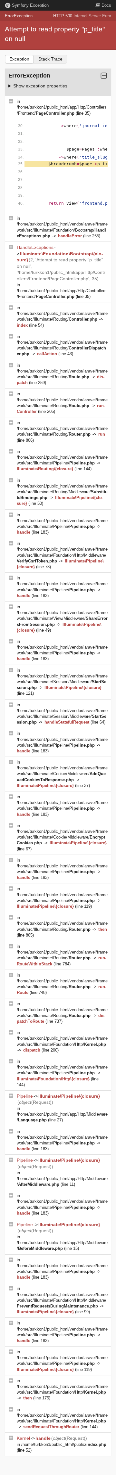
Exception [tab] (19, 58)
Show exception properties (40, 85)
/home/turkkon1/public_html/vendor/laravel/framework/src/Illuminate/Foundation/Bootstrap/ (62, 230)
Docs (106, 5)
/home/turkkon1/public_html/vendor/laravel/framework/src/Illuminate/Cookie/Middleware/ (62, 774)
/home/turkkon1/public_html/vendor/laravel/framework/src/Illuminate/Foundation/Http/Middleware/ (62, 555)
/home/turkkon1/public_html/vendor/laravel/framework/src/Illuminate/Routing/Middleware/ (62, 492)
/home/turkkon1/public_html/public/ (63, 1444)
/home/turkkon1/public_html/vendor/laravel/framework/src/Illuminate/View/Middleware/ (62, 618)
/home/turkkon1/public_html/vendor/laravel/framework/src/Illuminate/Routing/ (62, 348)
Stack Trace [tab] (50, 58)
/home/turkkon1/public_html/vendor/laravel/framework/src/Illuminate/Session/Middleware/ (62, 682)
